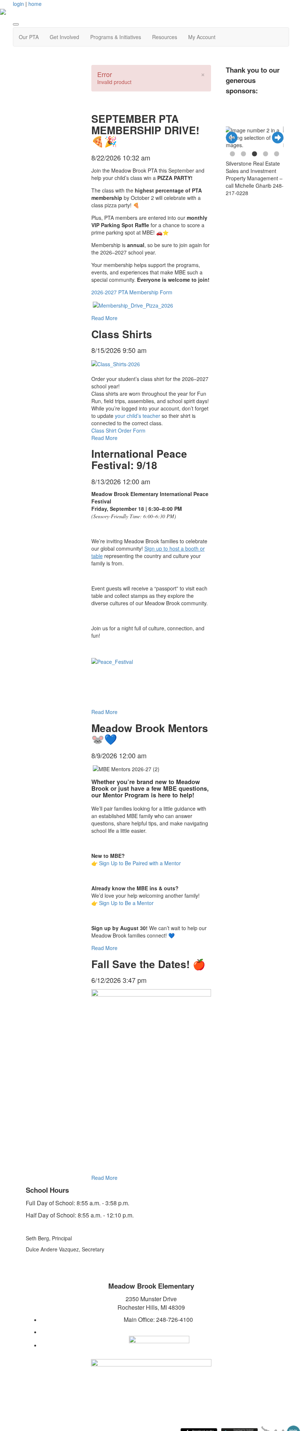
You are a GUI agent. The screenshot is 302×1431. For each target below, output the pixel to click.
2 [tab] (243, 154)
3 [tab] (254, 154)
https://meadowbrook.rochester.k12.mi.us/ (158, 1331)
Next (278, 137)
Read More (104, 318)
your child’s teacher (137, 415)
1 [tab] (232, 154)
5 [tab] (276, 154)
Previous (232, 137)
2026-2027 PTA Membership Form (131, 292)
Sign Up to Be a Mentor (126, 903)
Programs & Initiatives (115, 37)
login (18, 3)
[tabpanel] (241, 138)
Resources (164, 37)
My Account (201, 37)
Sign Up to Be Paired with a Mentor (140, 863)
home (35, 3)
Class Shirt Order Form (118, 430)
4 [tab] (265, 154)
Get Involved (64, 37)
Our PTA (29, 37)
